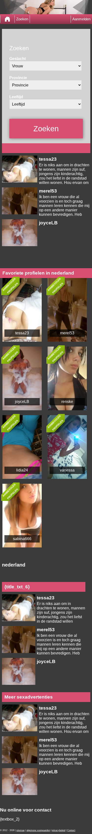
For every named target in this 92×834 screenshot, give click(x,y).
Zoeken (22, 19)
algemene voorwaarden (38, 830)
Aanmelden (81, 19)
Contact (71, 830)
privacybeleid (58, 830)
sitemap (20, 830)
